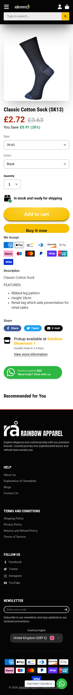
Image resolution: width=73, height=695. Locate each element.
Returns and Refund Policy (21, 530)
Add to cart (36, 214)
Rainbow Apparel (29, 687)
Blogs (7, 487)
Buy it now (36, 230)
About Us (10, 475)
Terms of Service (15, 537)
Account (59, 6)
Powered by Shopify (52, 687)
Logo (22, 7)
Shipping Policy (14, 518)
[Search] (65, 16)
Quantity (9, 175)
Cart (67, 6)
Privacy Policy (13, 524)
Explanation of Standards (20, 481)
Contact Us (11, 493)
